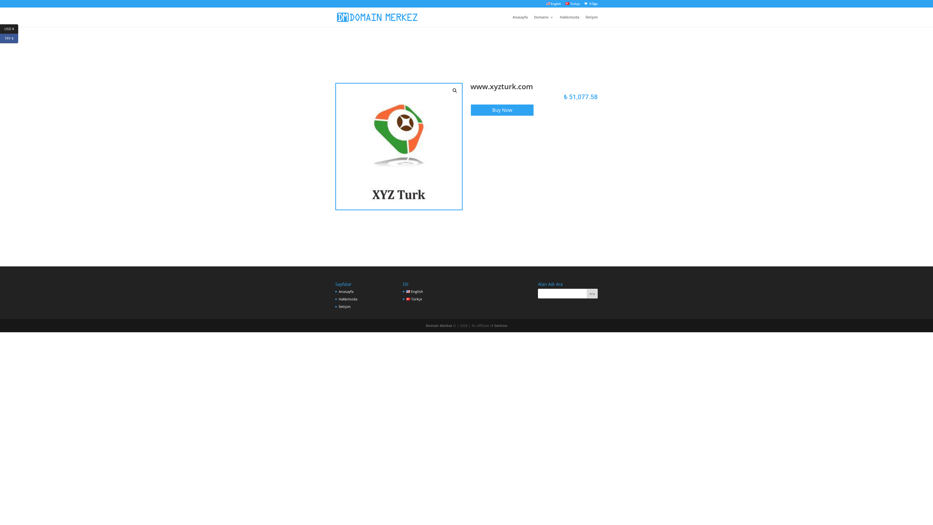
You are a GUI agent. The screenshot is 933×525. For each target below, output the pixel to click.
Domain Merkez (439, 325)
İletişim (592, 17)
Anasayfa (520, 17)
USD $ (11, 28)
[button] (454, 90)
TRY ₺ (11, 38)
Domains (541, 17)
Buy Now (502, 110)
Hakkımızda (569, 17)
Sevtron (500, 325)
